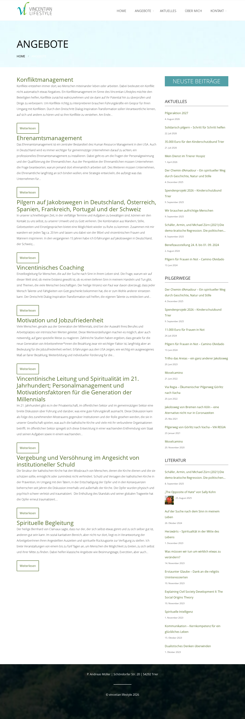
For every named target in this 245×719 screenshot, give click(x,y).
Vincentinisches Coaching (50, 267)
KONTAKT (217, 11)
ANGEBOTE (143, 11)
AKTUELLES (168, 11)
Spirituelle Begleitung (45, 523)
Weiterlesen (28, 128)
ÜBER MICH (193, 11)
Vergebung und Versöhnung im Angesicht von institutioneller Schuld (78, 461)
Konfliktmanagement (45, 79)
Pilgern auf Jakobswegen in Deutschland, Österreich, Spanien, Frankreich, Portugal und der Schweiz (86, 205)
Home (21, 56)
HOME (121, 11)
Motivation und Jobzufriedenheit (60, 320)
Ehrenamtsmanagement (49, 138)
